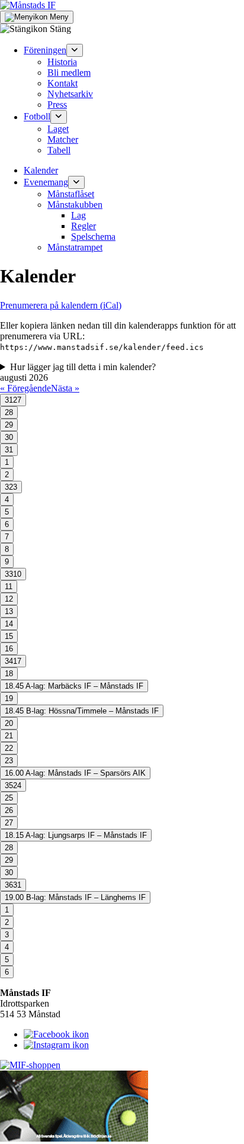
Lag (78, 215)
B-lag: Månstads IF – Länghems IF (75, 897)
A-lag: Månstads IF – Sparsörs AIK (75, 773)
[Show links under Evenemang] (76, 182)
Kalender (41, 170)
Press (57, 104)
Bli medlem (69, 73)
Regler (83, 226)
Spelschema (93, 237)
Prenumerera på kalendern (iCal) (60, 305)
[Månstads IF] (28, 5)
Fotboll (37, 117)
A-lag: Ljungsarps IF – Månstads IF (76, 835)
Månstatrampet (74, 247)
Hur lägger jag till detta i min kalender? (83, 367)
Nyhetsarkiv (70, 94)
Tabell (58, 150)
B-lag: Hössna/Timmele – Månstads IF (82, 710)
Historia (62, 62)
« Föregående (25, 388)
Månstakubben (74, 205)
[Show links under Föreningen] (74, 50)
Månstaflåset (70, 194)
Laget (58, 129)
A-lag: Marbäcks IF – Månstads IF (74, 686)
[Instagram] (56, 1045)
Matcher (62, 139)
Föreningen (45, 50)
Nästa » (65, 388)
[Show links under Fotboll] (58, 116)
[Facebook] (56, 1034)
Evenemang (46, 182)
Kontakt (62, 83)
